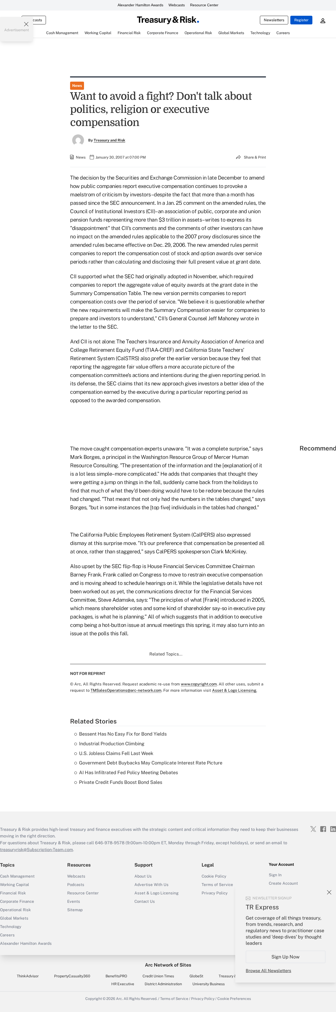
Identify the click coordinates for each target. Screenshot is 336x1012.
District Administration (163, 984)
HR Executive (122, 984)
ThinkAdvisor (28, 976)
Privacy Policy (202, 999)
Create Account (283, 883)
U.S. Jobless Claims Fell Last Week (116, 753)
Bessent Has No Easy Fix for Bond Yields (123, 734)
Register (301, 20)
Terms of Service (217, 884)
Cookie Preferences (234, 999)
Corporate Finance (17, 901)
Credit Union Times (158, 976)
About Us (143, 876)
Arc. (119, 999)
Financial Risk (13, 893)
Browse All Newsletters (268, 970)
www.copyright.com (199, 684)
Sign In (275, 875)
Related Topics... (165, 654)
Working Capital (14, 884)
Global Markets (14, 918)
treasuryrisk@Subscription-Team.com (36, 849)
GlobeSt (196, 976)
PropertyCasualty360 (72, 976)
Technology (10, 926)
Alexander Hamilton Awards (140, 5)
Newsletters (274, 20)
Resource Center (204, 5)
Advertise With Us (151, 884)
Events (73, 901)
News (77, 85)
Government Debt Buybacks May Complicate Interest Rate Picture (150, 762)
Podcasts (75, 884)
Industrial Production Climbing (111, 743)
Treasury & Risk (232, 976)
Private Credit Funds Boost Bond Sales (120, 782)
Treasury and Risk (109, 140)
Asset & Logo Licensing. (234, 690)
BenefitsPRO (116, 976)
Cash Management (17, 876)
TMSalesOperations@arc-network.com (126, 690)
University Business (208, 984)
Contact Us (144, 901)
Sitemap (75, 910)
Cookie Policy (214, 876)
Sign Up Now (286, 956)
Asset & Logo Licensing (156, 893)
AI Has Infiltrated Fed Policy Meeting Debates (128, 772)
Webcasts (177, 5)
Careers (7, 935)
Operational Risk (15, 910)
